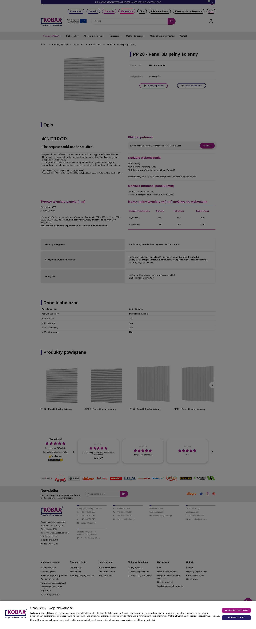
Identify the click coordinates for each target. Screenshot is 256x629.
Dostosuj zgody (236, 618)
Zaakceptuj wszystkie (236, 610)
